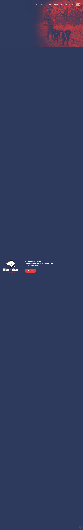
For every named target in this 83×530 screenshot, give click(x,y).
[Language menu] (78, 4)
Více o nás (30, 270)
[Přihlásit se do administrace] (80, 527)
